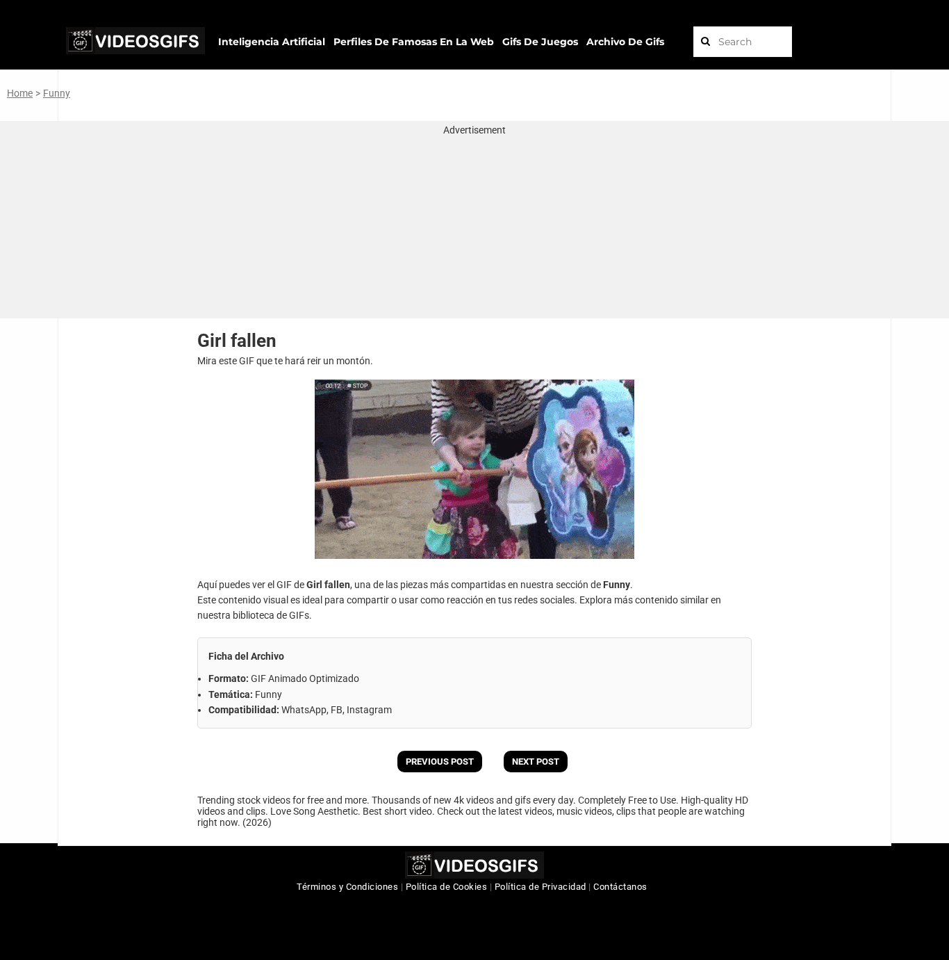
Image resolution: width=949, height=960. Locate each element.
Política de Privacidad (540, 886)
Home (20, 93)
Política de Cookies (447, 886)
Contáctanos (620, 886)
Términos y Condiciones (347, 886)
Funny (56, 93)
